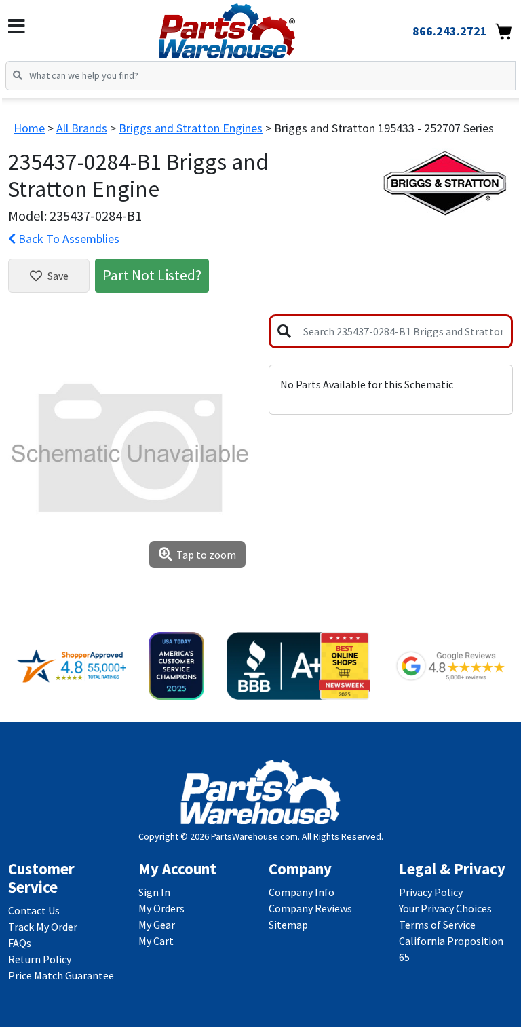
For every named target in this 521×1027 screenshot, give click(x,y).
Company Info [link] (301, 892)
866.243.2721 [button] (449, 31)
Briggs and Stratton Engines (191, 128)
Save (58, 275)
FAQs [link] (19, 943)
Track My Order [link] (42, 926)
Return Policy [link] (39, 959)
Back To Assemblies (67, 238)
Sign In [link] (154, 892)
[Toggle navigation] (16, 26)
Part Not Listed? (151, 274)
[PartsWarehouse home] (249, 26)
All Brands (81, 128)
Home (29, 128)
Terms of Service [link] (437, 924)
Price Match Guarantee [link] (61, 975)
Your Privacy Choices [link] (445, 908)
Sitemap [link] (288, 924)
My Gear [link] (156, 924)
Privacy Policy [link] (431, 892)
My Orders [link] (161, 908)
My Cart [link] (156, 941)
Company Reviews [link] (310, 908)
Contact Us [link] (34, 910)
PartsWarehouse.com (254, 836)
